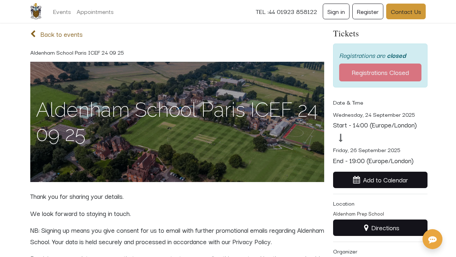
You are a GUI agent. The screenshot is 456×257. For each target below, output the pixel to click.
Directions (385, 227)
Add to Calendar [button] (385, 180)
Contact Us (406, 11)
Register (368, 11)
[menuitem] (62, 11)
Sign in (336, 11)
